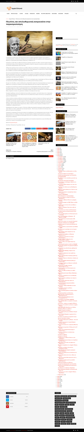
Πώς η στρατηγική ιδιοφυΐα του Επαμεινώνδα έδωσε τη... (67, 370)
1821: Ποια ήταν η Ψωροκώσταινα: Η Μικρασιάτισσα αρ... (65, 295)
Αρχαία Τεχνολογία (72, 396)
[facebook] (73, 430)
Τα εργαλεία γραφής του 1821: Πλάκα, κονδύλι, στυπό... (67, 203)
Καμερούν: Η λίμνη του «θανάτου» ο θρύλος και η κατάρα (68, 258)
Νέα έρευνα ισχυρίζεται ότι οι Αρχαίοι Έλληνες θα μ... (67, 345)
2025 (58, 149)
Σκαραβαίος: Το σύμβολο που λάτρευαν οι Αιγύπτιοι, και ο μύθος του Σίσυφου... (69, 93)
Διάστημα (61, 404)
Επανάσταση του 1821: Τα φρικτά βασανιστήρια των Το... (65, 266)
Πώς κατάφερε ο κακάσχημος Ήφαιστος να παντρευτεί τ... (67, 182)
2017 (58, 381)
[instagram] (77, 1)
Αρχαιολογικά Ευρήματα (60, 402)
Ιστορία (67, 413)
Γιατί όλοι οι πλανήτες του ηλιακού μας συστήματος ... (66, 333)
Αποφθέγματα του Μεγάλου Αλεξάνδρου (66, 367)
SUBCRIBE (26, 406)
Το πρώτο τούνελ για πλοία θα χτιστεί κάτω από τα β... (67, 212)
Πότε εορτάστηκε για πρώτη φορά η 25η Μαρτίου (66, 219)
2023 (58, 152)
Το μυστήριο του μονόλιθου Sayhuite (66, 299)
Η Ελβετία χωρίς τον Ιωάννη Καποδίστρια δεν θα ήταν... (67, 225)
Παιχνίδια (63, 419)
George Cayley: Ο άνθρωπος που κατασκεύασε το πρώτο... (65, 240)
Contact (10, 1)
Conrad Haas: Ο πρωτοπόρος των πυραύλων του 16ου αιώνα (68, 340)
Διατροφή (67, 404)
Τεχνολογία (64, 423)
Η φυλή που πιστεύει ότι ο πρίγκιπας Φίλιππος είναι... (68, 325)
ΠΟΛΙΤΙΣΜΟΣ (54, 13)
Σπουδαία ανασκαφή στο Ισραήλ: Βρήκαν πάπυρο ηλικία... (67, 323)
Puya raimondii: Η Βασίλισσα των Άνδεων (67, 307)
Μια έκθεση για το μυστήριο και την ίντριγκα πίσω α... (67, 230)
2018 (58, 379)
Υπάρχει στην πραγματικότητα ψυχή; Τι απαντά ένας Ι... (66, 330)
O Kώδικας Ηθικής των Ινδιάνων (65, 308)
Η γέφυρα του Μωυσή (62, 336)
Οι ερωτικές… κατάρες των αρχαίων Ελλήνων (67, 303)
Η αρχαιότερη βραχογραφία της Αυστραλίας (67, 175)
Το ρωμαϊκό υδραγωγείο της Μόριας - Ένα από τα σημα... (68, 320)
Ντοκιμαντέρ (58, 419)
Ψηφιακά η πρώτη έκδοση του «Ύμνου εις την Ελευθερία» (67, 190)
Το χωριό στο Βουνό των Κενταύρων (65, 173)
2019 (58, 378)
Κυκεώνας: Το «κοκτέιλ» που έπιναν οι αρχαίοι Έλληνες (67, 305)
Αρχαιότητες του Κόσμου (70, 402)
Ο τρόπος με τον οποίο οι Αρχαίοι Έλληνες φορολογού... (67, 372)
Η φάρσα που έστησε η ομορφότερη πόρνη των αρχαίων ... (67, 192)
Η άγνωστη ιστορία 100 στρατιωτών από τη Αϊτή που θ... (67, 358)
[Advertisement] (67, 26)
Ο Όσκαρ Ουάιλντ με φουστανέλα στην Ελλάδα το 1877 (68, 227)
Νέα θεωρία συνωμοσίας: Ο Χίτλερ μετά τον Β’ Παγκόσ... (67, 327)
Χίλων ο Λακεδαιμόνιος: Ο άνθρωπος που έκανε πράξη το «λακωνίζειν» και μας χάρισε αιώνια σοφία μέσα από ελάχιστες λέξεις (29, 145)
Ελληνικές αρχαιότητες (60, 408)
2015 (58, 383)
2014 (58, 385)
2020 (58, 376)
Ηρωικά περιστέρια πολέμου (64, 318)
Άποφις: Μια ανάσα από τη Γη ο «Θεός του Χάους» (67, 355)
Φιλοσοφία (73, 423)
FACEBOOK (11, 396)
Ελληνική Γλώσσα (69, 408)
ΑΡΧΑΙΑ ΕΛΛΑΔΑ (14, 13)
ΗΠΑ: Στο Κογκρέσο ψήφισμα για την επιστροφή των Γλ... (65, 297)
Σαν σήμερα (69, 421)
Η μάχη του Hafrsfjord (63, 194)
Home (7, 1)
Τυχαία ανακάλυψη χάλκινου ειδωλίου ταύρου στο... (67, 291)
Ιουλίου (60, 164)
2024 (58, 151)
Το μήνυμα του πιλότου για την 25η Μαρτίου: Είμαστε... (67, 187)
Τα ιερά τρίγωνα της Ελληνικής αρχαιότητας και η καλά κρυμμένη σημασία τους (69, 53)
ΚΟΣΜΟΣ (38, 13)
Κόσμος (71, 413)
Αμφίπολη (57, 396)
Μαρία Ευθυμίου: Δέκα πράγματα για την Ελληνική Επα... (66, 232)
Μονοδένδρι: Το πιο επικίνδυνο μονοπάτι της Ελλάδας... (67, 178)
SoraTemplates (12, 430)
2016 (58, 382)
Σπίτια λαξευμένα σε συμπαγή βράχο (65, 195)
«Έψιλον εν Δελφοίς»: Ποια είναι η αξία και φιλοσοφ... (67, 208)
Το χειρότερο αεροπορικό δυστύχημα (66, 180)
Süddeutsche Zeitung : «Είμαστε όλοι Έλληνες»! (66, 251)
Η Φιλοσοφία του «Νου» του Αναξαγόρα (43, 144)
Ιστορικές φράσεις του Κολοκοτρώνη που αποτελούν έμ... (66, 268)
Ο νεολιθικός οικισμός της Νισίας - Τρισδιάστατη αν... (65, 288)
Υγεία (69, 423)
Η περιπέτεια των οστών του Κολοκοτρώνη (67, 209)
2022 (58, 154)
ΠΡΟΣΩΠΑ (67, 13)
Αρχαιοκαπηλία (58, 400)
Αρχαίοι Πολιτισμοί (67, 398)
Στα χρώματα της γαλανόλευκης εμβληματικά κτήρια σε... (67, 249)
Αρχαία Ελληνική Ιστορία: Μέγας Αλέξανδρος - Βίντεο (67, 273)
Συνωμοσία (58, 423)
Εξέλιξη (57, 413)
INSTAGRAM (11, 403)
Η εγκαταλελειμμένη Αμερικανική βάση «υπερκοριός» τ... (66, 283)
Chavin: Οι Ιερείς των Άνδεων (64, 310)
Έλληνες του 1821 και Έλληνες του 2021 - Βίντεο (66, 271)
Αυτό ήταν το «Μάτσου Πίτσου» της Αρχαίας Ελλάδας (67, 200)
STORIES (57, 425)
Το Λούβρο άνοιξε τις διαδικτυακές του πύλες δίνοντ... (67, 172)
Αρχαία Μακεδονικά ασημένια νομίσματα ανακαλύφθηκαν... (66, 350)
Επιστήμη (62, 413)
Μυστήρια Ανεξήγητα (70, 417)
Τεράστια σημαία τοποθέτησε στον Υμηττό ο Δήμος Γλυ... (67, 278)
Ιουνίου (60, 165)
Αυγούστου (60, 162)
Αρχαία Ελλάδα (64, 396)
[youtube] (75, 1)
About (14, 1)
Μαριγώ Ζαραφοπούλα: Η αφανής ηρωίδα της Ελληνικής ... (67, 256)
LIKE (27, 396)
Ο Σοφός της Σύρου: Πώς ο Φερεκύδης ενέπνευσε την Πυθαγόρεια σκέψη (11, 144)
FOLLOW (26, 403)
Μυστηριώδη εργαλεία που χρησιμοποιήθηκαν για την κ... (68, 246)
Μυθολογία (63, 417)
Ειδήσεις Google (59, 45)
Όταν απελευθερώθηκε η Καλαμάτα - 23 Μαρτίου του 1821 (66, 217)
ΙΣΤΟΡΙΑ (21, 13)
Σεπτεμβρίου (61, 161)
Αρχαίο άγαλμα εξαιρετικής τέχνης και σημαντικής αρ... (66, 281)
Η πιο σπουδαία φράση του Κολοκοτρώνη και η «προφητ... (67, 214)
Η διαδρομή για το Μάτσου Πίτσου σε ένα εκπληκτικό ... (66, 338)
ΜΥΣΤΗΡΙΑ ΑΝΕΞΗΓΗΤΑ (45, 13)
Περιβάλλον (69, 419)
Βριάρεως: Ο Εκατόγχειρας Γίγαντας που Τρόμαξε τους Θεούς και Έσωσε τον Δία (69, 72)
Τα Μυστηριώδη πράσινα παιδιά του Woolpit (67, 244)
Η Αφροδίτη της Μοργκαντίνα (67, 57)
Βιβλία (57, 404)
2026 (58, 148)
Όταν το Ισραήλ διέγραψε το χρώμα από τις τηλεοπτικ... (67, 315)
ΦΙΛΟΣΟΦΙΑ (60, 13)
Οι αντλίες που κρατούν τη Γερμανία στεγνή (67, 316)
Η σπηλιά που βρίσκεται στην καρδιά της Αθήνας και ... (66, 253)
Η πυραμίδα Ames (62, 176)
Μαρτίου (60, 169)
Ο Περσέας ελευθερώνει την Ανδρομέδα (66, 222)
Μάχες (57, 415)
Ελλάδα (57, 406)
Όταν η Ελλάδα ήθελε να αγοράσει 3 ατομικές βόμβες (67, 301)
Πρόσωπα (63, 421)
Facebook (73, 44)
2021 (58, 155)
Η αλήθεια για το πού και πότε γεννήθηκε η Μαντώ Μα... (67, 205)
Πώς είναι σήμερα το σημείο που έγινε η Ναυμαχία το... (66, 198)
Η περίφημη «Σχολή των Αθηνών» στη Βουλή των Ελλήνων (67, 263)
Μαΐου (59, 166)
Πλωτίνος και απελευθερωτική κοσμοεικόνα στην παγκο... (67, 366)
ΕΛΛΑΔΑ (26, 13)
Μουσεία (57, 417)
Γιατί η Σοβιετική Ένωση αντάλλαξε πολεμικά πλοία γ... (67, 312)
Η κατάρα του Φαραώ (62, 334)
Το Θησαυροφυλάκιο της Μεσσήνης (65, 293)
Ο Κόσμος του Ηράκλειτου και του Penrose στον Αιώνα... (67, 276)
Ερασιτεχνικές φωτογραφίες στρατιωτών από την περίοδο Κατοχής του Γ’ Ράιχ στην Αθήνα (69, 83)
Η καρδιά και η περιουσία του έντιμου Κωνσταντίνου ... (66, 237)
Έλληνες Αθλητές (63, 406)
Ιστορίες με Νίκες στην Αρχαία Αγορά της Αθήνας (66, 242)
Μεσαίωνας (62, 415)
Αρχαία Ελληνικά (13, 122)
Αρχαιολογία (65, 400)
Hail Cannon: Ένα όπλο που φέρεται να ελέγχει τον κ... (66, 343)
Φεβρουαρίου (61, 374)
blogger (51, 156)
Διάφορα (72, 404)
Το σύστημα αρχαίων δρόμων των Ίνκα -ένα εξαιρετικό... (67, 185)
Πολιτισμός (57, 421)
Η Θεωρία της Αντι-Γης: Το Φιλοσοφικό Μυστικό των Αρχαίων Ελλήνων (68, 77)
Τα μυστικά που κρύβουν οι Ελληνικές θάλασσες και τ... (66, 235)
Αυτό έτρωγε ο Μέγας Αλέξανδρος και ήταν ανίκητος (67, 286)
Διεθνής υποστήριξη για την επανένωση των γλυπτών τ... (67, 353)
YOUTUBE (11, 406)
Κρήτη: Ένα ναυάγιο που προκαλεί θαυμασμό (67, 221)
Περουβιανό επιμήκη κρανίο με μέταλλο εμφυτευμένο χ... (66, 360)
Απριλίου (60, 168)
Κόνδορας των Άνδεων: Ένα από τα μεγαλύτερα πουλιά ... (65, 348)
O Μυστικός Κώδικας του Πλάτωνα (65, 362)
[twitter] (73, 1)
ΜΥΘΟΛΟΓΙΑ (32, 13)
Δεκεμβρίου (60, 156)
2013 (58, 386)
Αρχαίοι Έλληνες (12, 18)
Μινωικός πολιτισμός (69, 415)
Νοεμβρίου (60, 158)
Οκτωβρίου (60, 159)
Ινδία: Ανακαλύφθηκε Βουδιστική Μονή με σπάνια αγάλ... (66, 261)
